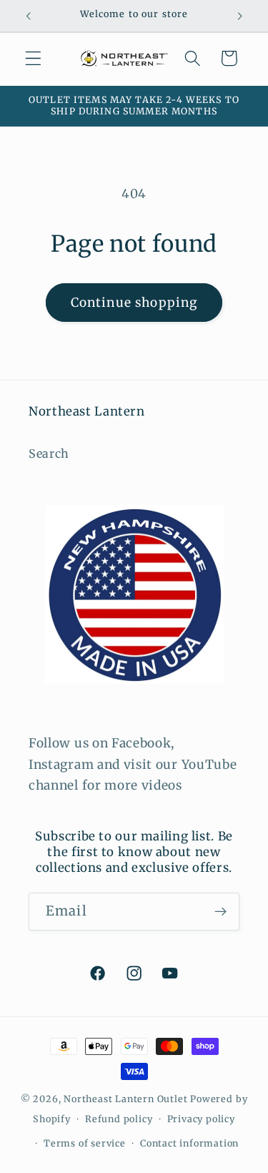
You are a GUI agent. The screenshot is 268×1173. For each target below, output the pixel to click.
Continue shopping (134, 302)
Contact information (189, 1143)
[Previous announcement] (28, 15)
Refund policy (118, 1119)
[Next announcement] (240, 15)
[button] (33, 58)
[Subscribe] (220, 912)
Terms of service (85, 1143)
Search (49, 453)
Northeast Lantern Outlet (125, 1099)
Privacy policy (201, 1119)
